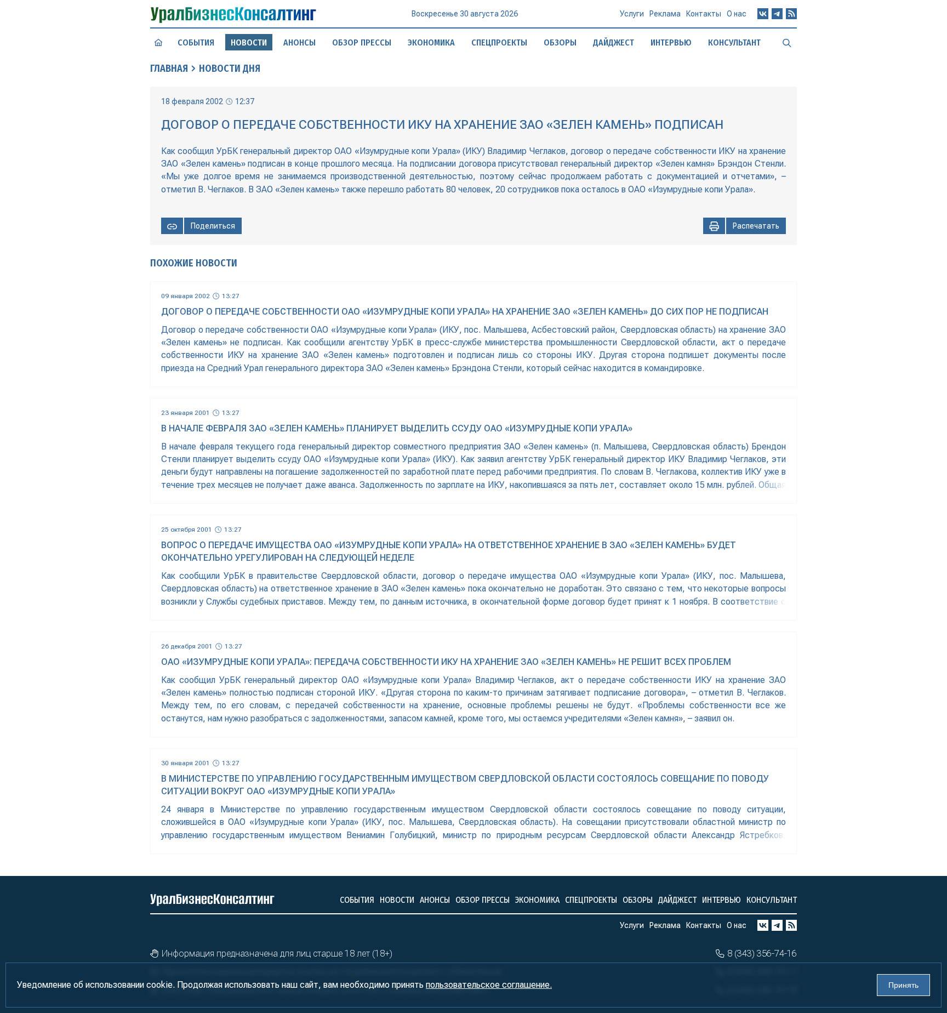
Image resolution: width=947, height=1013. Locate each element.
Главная (169, 68)
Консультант (734, 42)
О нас (736, 13)
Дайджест (613, 42)
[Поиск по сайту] (787, 42)
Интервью (671, 42)
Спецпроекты (499, 42)
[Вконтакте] (762, 13)
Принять (903, 985)
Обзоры (560, 42)
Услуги (632, 13)
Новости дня (229, 68)
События (196, 42)
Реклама (665, 13)
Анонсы (299, 42)
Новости (397, 900)
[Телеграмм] (777, 13)
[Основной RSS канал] (791, 13)
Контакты (703, 13)
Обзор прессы (361, 42)
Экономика (431, 42)
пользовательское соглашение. (489, 985)
